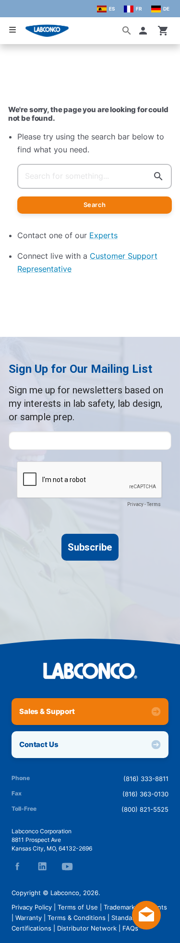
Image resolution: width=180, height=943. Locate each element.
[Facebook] (17, 866)
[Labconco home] (90, 671)
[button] (145, 30)
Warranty (28, 917)
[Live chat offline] (146, 927)
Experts (103, 235)
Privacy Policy (32, 907)
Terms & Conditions (77, 917)
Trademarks (121, 907)
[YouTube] (67, 866)
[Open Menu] (12, 30)
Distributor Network (87, 928)
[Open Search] (126, 30)
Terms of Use (78, 907)
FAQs (130, 928)
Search (95, 204)
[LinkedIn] (42, 866)
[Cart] (163, 30)
